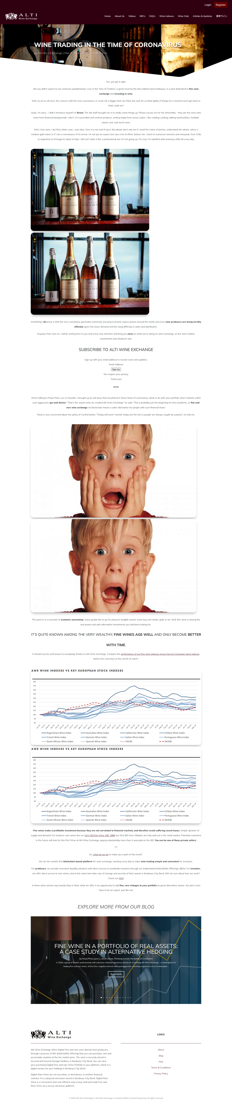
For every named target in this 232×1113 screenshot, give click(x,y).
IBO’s (142, 16)
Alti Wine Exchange (50, 53)
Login (208, 4)
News (85, 53)
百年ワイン (221, 16)
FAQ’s (152, 16)
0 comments (99, 53)
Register (221, 4)
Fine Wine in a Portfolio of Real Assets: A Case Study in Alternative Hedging (116, 948)
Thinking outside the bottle (127, 958)
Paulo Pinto (87, 958)
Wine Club (183, 16)
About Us (119, 16)
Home (107, 16)
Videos (132, 16)
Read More (116, 974)
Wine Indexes (166, 16)
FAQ (161, 1061)
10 (125, 997)
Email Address (116, 364)
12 (130, 997)
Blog (161, 1055)
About (161, 1049)
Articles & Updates (202, 16)
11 (128, 997)
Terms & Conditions (161, 1067)
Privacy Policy (161, 1073)
